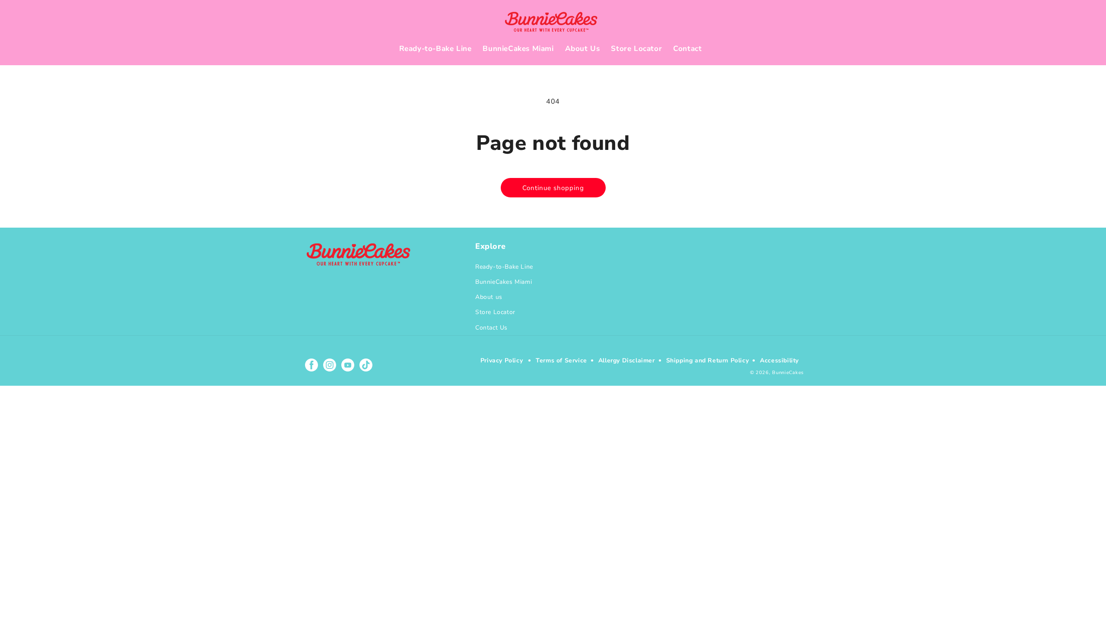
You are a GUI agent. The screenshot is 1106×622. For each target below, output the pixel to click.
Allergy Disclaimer (626, 360)
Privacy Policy (501, 360)
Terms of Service (561, 360)
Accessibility (779, 360)
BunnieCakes (788, 372)
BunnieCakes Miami (503, 282)
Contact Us (491, 328)
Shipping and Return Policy (707, 360)
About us (488, 297)
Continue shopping (553, 188)
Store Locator (495, 312)
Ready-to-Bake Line (504, 267)
